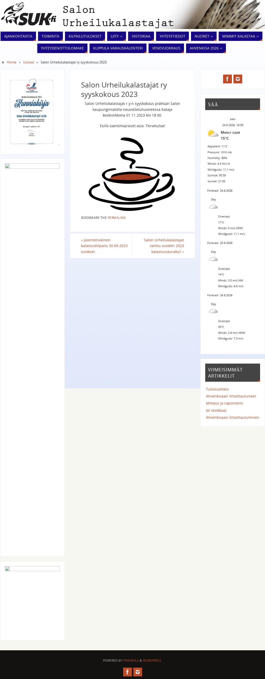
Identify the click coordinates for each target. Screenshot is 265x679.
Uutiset (28, 62)
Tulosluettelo (217, 389)
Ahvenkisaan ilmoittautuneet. (231, 396)
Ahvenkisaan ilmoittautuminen (232, 417)
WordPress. (152, 660)
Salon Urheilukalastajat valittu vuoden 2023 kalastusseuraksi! (164, 245)
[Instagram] (237, 79)
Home (11, 62)
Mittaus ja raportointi (224, 403)
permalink (117, 217)
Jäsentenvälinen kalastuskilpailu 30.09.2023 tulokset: (104, 245)
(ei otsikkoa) (216, 410)
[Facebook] (227, 79)
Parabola (131, 660)
